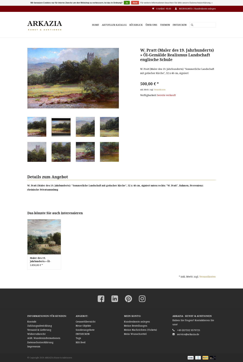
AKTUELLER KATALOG (114, 24)
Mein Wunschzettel (135, 333)
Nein (135, 3)
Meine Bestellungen (135, 325)
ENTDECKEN (180, 24)
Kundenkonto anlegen (137, 321)
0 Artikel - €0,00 (164, 8)
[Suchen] (191, 25)
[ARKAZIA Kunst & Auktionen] (50, 25)
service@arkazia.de (188, 334)
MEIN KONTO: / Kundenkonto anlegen (197, 8)
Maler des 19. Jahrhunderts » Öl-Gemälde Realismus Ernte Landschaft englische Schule (41, 259)
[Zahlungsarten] (190, 357)
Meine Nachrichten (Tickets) (140, 329)
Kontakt (31, 321)
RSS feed (80, 342)
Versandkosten (159, 89)
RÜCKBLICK (136, 24)
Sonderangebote (85, 329)
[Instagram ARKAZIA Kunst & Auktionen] (142, 298)
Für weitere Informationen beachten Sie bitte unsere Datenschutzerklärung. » (176, 3)
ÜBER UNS (151, 24)
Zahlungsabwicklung (39, 325)
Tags (78, 338)
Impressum (33, 346)
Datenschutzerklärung (40, 342)
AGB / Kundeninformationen (43, 338)
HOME (95, 24)
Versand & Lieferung (39, 329)
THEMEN (165, 24)
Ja (127, 3)
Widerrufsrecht (36, 333)
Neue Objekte (83, 325)
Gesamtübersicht (85, 321)
